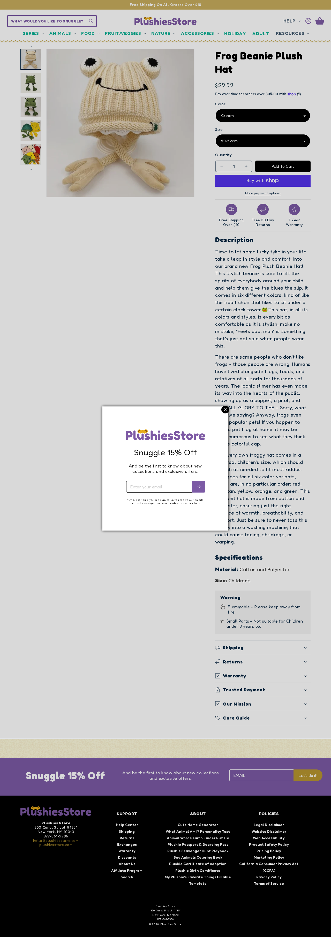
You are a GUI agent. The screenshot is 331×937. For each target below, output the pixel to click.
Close (225, 409)
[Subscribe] (198, 487)
